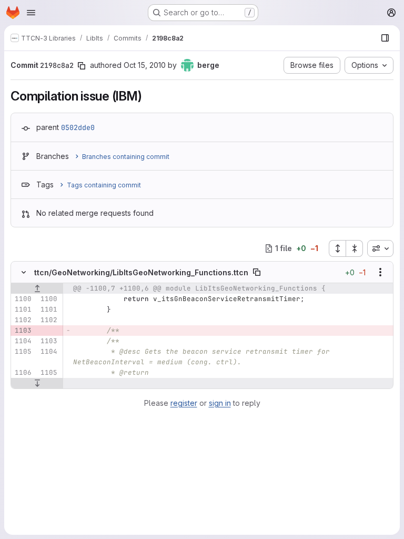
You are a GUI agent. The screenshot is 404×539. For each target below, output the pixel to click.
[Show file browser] (385, 37)
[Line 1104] (23, 341)
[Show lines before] (37, 288)
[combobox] (380, 248)
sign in (220, 402)
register (183, 402)
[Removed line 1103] (23, 330)
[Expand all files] (337, 248)
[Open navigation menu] (31, 12)
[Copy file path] (256, 272)
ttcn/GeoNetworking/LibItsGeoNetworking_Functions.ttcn (141, 272)
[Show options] (380, 272)
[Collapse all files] (354, 248)
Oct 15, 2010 (145, 65)
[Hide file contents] (23, 272)
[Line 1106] (23, 372)
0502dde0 (78, 127)
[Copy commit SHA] (81, 65)
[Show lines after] (37, 383)
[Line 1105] (23, 351)
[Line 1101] (23, 309)
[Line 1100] (23, 299)
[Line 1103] (48, 341)
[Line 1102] (23, 320)
